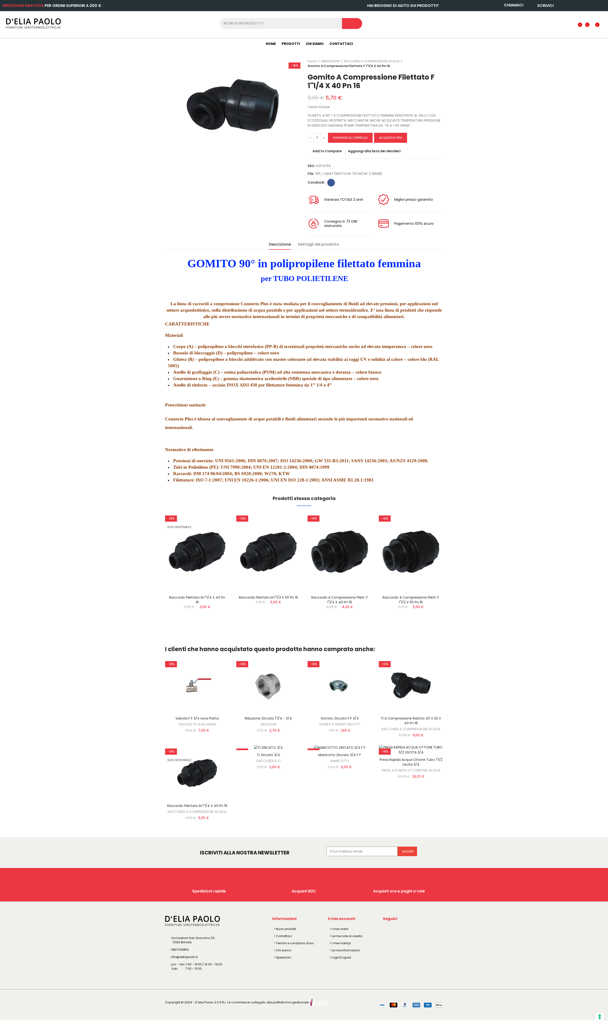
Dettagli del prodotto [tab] (318, 244)
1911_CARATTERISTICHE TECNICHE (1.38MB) (348, 173)
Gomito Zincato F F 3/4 (340, 718)
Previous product (427, 63)
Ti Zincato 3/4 (268, 755)
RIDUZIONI (268, 724)
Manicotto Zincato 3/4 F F (339, 755)
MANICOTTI (340, 760)
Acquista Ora (390, 137)
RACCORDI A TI (268, 760)
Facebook (331, 182)
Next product (439, 63)
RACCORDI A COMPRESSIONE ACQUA (410, 729)
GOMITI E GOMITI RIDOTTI (339, 724)
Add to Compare (327, 151)
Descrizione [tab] (280, 244)
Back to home (433, 63)
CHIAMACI (513, 5)
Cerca (352, 23)
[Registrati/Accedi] (570, 23)
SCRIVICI (545, 5)
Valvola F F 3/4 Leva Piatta (197, 718)
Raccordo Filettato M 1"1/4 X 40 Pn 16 (197, 600)
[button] (152, 573)
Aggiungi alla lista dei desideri (374, 151)
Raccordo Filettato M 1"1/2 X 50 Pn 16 (268, 597)
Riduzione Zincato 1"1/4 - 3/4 (268, 718)
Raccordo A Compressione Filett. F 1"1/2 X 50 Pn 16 (411, 600)
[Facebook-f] (387, 929)
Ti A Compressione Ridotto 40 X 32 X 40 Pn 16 (411, 720)
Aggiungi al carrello (350, 137)
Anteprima (217, 539)
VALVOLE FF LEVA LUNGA (197, 724)
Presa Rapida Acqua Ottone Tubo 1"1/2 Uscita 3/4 (411, 762)
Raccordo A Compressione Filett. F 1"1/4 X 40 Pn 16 (339, 600)
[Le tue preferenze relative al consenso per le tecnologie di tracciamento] (599, 1016)
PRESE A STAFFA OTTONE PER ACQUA (411, 770)
